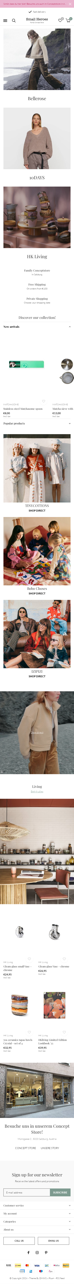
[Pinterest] (46, 1252)
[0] (68, 20)
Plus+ (51, 1278)
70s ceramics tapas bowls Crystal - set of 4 (17, 1041)
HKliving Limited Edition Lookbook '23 (52, 1041)
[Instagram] (37, 1252)
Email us (53, 1240)
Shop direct (37, 510)
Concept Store (25, 1148)
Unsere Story (50, 1148)
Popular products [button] (14, 423)
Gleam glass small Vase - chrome (17, 968)
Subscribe (60, 1192)
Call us (19, 1240)
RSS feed (60, 1278)
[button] (5, 21)
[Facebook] (28, 1252)
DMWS (43, 1278)
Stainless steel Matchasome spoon (23, 408)
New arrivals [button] (11, 326)
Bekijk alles (37, 791)
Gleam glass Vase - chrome (53, 966)
